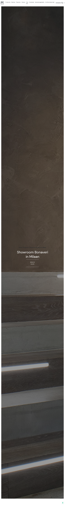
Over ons (27, 3)
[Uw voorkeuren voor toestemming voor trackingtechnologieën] (63, 503)
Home (20, 247)
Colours (23, 2)
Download (31, 2)
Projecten (18, 2)
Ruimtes (13, 2)
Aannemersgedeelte (39, 2)
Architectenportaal (49, 2)
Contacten (58, 2)
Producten (8, 2)
